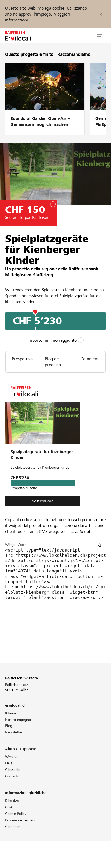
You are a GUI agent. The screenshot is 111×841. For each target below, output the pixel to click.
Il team (10, 713)
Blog (8, 726)
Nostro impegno (18, 719)
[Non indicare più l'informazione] (101, 14)
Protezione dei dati (20, 820)
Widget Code (15, 544)
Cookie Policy (15, 814)
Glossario (12, 770)
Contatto (12, 776)
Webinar (12, 757)
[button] (99, 35)
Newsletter (13, 732)
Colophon (13, 826)
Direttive (12, 801)
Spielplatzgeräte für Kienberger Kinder (42, 454)
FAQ (8, 763)
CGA (9, 807)
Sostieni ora (42, 501)
